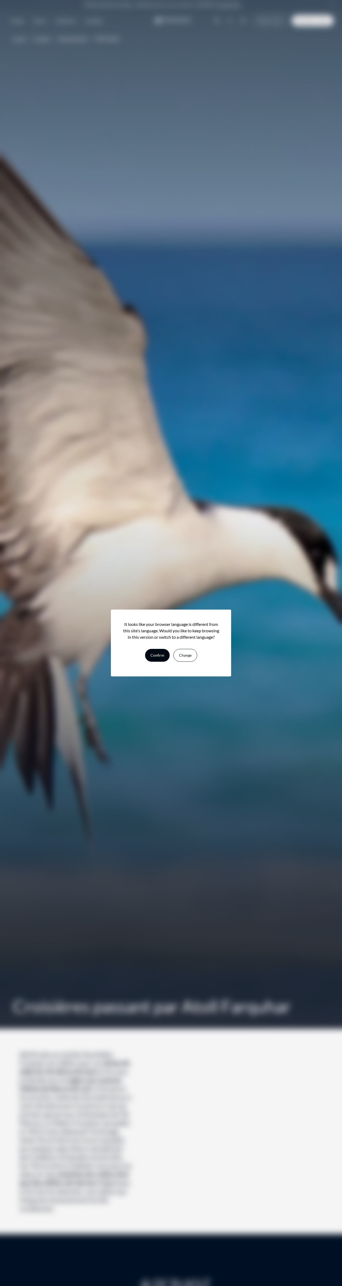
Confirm (157, 655)
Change (185, 655)
